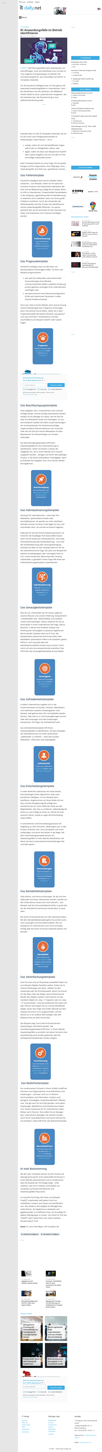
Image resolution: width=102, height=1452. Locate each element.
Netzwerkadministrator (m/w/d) (81, 93)
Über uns (25, 1423)
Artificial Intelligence (31, 1234)
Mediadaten (52, 1420)
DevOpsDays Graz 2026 (79, 62)
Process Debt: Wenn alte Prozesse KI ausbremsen (31, 1361)
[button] (23, 17)
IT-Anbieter (51, 1431)
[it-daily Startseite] (34, 8)
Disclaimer (25, 1432)
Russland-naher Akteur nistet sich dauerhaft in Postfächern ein (89, 244)
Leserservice (52, 1425)
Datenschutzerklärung (29, 394)
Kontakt (24, 1420)
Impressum (25, 1429)
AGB (23, 1427)
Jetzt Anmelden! (57, 385)
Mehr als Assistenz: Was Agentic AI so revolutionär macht (55, 1361)
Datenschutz (26, 1425)
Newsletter (52, 1429)
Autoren (51, 1434)
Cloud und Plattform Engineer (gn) (82, 108)
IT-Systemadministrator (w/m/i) (81, 101)
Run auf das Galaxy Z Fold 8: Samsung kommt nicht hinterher (90, 224)
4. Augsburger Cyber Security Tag (82, 79)
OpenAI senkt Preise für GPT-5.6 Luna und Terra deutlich (90, 234)
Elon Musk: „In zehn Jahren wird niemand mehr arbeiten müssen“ (89, 255)
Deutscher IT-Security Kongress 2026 (83, 70)
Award (50, 1427)
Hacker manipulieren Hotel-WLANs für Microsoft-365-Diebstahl (90, 265)
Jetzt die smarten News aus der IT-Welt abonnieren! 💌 (33, 379)
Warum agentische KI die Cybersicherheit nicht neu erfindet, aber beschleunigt (55, 1332)
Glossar (50, 1423)
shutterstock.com (85, 1442)
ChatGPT (24, 68)
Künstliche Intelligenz (51, 1234)
